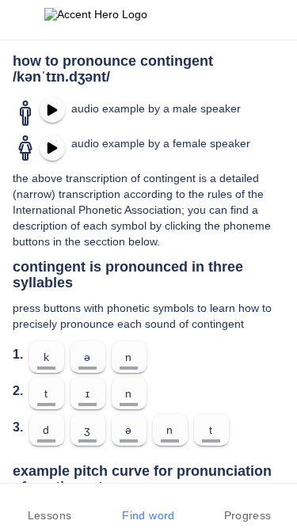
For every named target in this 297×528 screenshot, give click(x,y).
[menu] (22, 20)
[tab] (49, 506)
